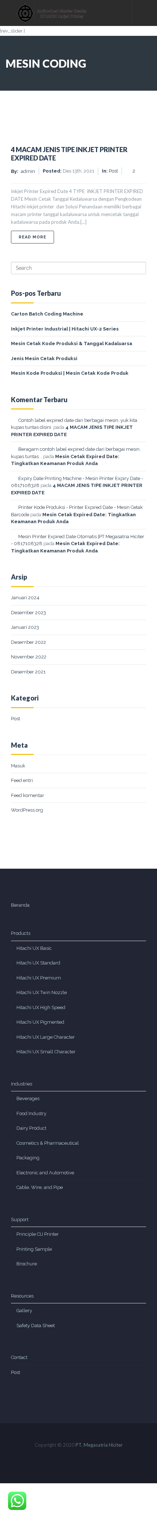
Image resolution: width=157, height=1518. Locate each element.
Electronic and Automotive (45, 1172)
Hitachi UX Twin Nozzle (41, 992)
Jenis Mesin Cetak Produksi (44, 358)
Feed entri (22, 780)
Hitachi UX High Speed (40, 1007)
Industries (21, 1084)
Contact (19, 1357)
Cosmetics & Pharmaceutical (47, 1143)
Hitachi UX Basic (34, 948)
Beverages (27, 1098)
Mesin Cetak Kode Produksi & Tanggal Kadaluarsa (71, 343)
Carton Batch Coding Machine (47, 314)
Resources (22, 1296)
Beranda (20, 905)
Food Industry (31, 1113)
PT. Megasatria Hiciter (99, 1445)
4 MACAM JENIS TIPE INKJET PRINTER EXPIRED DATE (69, 154)
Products (20, 933)
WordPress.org (27, 810)
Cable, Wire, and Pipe (39, 1187)
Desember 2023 (28, 612)
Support (19, 1219)
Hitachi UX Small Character (46, 1051)
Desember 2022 (28, 642)
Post (15, 718)
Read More (36, 236)
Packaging (27, 1157)
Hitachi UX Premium (38, 978)
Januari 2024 (25, 597)
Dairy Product (31, 1128)
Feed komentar (27, 795)
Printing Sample (34, 1249)
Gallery (24, 1310)
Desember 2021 (28, 672)
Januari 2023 (25, 627)
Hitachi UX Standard (38, 963)
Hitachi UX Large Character (45, 1037)
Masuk (18, 766)
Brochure (26, 1263)
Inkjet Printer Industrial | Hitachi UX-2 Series (65, 329)
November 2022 (28, 657)
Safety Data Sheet (35, 1325)
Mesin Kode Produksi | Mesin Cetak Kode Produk (70, 373)
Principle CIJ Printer (37, 1234)
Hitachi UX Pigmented (40, 1022)
